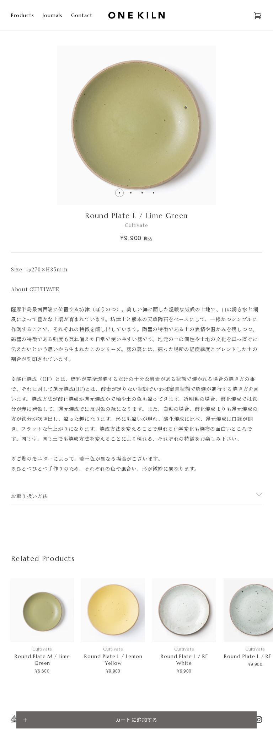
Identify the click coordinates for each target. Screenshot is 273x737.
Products (22, 15)
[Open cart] (258, 16)
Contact (81, 15)
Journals (53, 15)
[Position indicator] (130, 192)
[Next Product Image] (68, 192)
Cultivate (137, 225)
